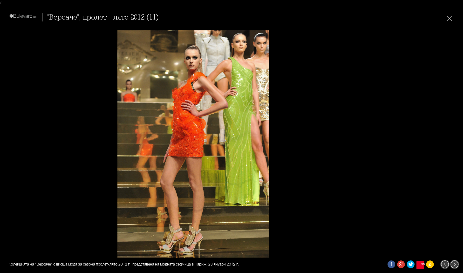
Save (422, 263)
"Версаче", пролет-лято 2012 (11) (103, 17)
